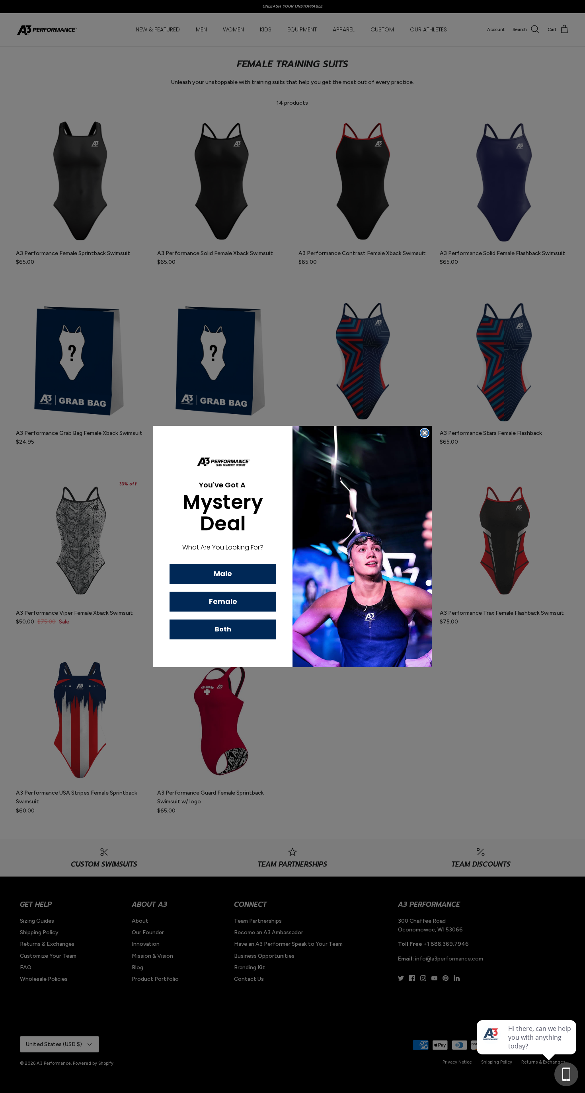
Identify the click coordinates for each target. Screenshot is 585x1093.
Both (223, 629)
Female (223, 601)
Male (223, 574)
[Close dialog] (425, 433)
